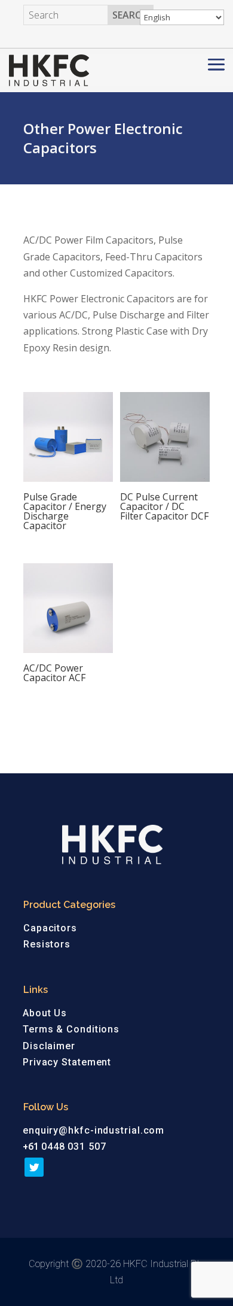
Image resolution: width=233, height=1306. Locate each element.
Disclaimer (49, 1046)
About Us (45, 1013)
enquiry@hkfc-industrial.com (93, 1130)
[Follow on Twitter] (34, 1167)
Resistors (46, 944)
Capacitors (50, 928)
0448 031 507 (73, 1146)
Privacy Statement (67, 1062)
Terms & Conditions (71, 1029)
